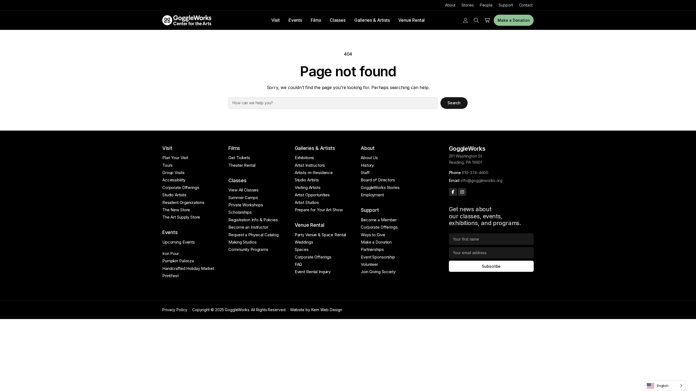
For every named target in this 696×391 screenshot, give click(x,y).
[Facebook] (453, 192)
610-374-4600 (475, 172)
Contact (526, 5)
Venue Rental (411, 20)
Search (454, 102)
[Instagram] (462, 192)
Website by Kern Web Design (316, 309)
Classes (338, 20)
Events (295, 20)
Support (506, 5)
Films (316, 20)
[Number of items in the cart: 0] (487, 20)
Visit (275, 20)
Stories (467, 5)
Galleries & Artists (372, 20)
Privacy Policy (174, 309)
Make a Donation (514, 20)
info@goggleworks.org (481, 180)
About (450, 5)
